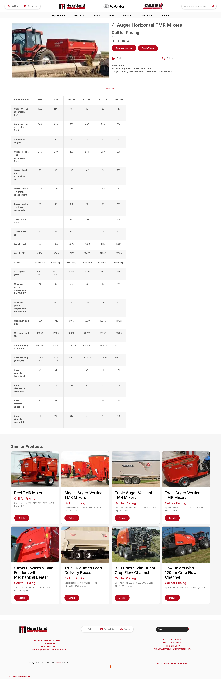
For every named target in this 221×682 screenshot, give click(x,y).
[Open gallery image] (60, 50)
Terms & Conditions (179, 663)
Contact (165, 15)
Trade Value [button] (148, 48)
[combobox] (199, 6)
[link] (125, 629)
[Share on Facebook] (113, 40)
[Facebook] (110, 666)
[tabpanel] (60, 51)
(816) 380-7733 (48, 646)
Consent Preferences (19, 676)
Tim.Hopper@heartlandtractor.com (49, 649)
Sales (111, 15)
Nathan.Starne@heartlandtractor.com (172, 649)
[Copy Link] (128, 40)
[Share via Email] (123, 40)
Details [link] (21, 518)
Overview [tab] (110, 88)
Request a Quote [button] (124, 48)
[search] (213, 6)
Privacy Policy (163, 663)
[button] (13, 6)
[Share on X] (118, 40)
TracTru (57, 662)
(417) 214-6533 (172, 645)
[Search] (185, 629)
